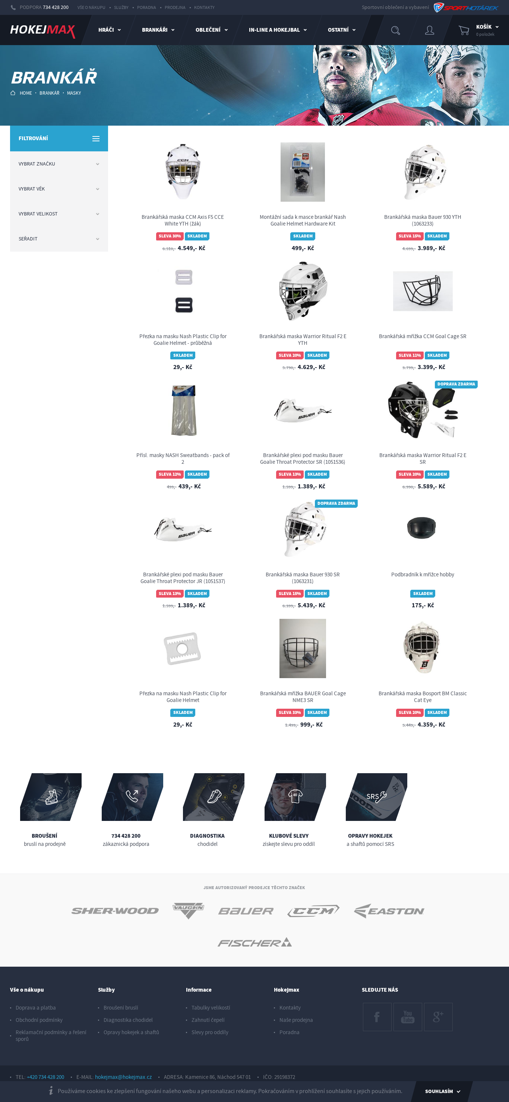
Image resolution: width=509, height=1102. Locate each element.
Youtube (403, 1006)
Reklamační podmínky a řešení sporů (51, 1036)
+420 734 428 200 (45, 1077)
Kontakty (204, 7)
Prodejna (175, 7)
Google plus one (438, 1010)
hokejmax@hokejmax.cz (123, 1077)
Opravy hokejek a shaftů (131, 1032)
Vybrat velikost (38, 214)
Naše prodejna (296, 1020)
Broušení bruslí (121, 1007)
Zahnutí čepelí (208, 1020)
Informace (199, 990)
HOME (26, 93)
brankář (49, 93)
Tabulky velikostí (211, 1007)
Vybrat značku (37, 164)
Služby (121, 7)
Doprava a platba (36, 1007)
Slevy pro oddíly (210, 1032)
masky (74, 93)
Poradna (146, 7)
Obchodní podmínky (39, 1020)
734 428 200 (56, 7)
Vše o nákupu (91, 7)
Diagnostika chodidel (128, 1020)
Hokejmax (286, 990)
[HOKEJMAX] (42, 30)
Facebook (374, 1006)
